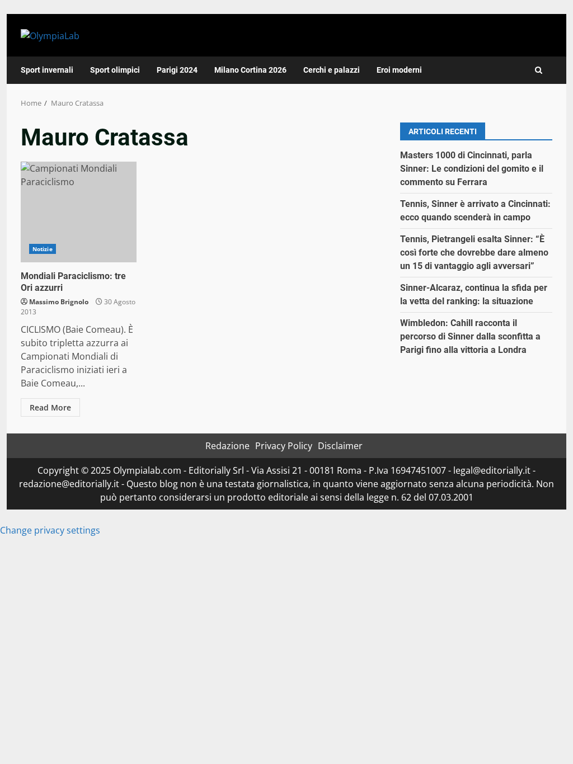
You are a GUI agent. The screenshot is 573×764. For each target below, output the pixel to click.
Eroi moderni (399, 69)
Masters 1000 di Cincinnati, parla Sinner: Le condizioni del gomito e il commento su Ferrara (471, 168)
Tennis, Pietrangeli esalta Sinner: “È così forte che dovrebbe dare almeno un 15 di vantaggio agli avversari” (474, 252)
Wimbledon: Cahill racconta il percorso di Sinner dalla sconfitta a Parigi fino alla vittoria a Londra (470, 336)
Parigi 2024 (177, 69)
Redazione (227, 446)
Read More (50, 407)
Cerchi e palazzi (331, 69)
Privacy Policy (283, 446)
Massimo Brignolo (58, 301)
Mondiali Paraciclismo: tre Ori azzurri (79, 212)
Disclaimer (340, 446)
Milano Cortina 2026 (250, 69)
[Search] (538, 70)
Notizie (42, 249)
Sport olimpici (115, 69)
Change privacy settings (50, 530)
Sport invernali (47, 69)
